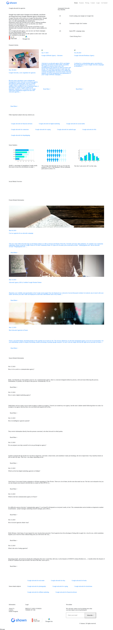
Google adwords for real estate (35, 580)
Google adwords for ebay (58, 580)
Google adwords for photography (36, 586)
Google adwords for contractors (20, 129)
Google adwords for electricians (83, 586)
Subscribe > (90, 615)
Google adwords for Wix (89, 129)
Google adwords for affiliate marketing (38, 592)
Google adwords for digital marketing (49, 123)
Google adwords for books (79, 580)
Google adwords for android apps (66, 129)
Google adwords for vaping (43, 129)
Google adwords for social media (75, 123)
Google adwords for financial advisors (21, 123)
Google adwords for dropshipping (20, 135)
